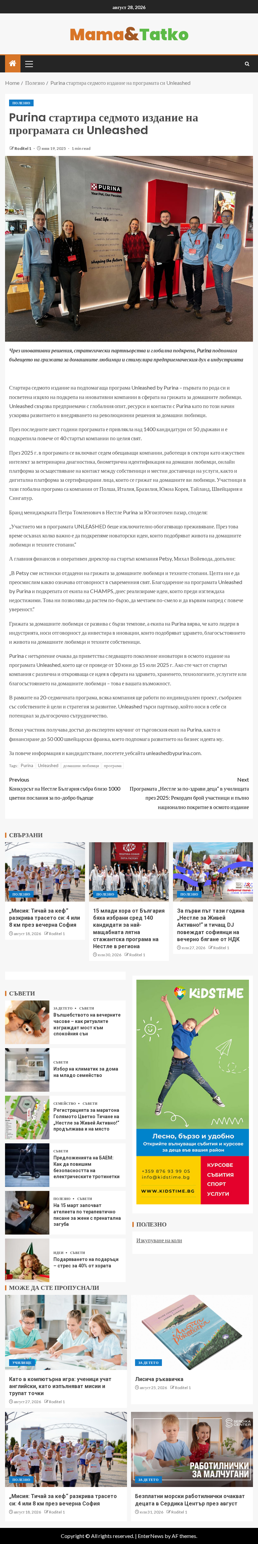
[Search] (247, 63)
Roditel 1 (23, 148)
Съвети (86, 1008)
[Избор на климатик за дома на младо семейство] (27, 1070)
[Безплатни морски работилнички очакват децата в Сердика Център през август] (192, 1449)
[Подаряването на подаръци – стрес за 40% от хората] (27, 1260)
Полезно (21, 103)
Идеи (58, 1253)
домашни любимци (81, 765)
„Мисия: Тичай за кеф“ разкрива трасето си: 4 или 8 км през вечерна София (44, 918)
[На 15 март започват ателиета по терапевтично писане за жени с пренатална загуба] (27, 1213)
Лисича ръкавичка (159, 1379)
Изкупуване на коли (159, 1240)
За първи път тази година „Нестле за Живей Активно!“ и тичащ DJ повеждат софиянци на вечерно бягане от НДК (211, 925)
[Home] (12, 63)
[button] (28, 63)
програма (113, 765)
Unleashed (48, 765)
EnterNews (151, 1536)
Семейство (65, 1103)
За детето (63, 1008)
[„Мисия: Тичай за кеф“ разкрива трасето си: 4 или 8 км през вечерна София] (45, 872)
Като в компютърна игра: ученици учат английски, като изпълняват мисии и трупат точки (60, 1386)
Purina (27, 765)
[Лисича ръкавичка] (192, 1332)
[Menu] (28, 63)
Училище (22, 1363)
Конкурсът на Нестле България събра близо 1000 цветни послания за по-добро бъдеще (64, 788)
